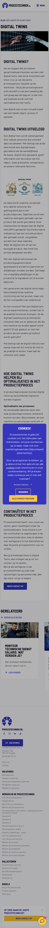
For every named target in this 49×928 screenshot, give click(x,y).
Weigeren (23, 491)
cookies (10, 467)
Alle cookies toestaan (23, 498)
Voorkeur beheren (21, 484)
